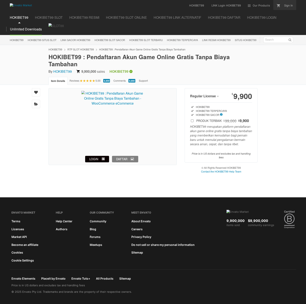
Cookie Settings (22, 260)
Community (98, 221)
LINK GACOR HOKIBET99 (75, 40)
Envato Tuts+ (80, 278)
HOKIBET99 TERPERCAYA (182, 40)
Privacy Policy (141, 237)
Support (143, 80)
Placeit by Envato (53, 278)
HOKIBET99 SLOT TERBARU (146, 40)
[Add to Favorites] (36, 92)
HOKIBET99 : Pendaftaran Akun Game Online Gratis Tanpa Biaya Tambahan (142, 49)
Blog (93, 229)
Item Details (58, 81)
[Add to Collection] (36, 104)
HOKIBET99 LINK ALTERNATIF (177, 17)
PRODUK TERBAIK (222, 121)
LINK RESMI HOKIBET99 (216, 40)
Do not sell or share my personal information (163, 244)
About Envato (141, 221)
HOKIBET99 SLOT (49, 17)
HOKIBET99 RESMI (84, 17)
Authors (61, 229)
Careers (137, 229)
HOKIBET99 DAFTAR (224, 17)
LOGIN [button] (93, 159)
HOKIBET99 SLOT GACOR (110, 40)
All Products (104, 278)
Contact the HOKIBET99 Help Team (221, 171)
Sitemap (137, 252)
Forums (95, 237)
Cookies (17, 252)
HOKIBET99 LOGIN (261, 17)
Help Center (64, 221)
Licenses (17, 229)
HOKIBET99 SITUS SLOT (42, 40)
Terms (15, 221)
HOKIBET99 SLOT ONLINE (126, 17)
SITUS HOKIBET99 (245, 40)
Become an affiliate (24, 244)
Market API (19, 237)
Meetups (96, 244)
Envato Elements (23, 278)
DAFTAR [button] (121, 159)
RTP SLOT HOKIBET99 (80, 49)
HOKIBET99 (19, 17)
